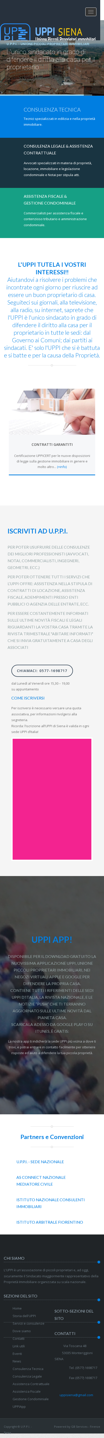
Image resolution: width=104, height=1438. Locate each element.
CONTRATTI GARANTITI (52, 444)
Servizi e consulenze (28, 1323)
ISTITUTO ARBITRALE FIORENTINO (49, 1222)
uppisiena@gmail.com (76, 1395)
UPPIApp (19, 1406)
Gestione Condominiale (31, 1399)
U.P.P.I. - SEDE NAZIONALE (40, 1161)
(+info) (62, 466)
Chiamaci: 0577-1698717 (42, 670)
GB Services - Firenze (85, 1426)
